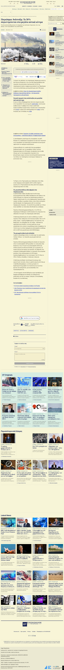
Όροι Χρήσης (23, 366)
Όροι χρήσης (23, 631)
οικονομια (30, 330)
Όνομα (15, 346)
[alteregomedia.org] (48, 668)
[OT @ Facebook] (29, 635)
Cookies (33, 631)
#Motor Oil (28, 9)
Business (30, 6)
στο (26, 324)
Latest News (6, 515)
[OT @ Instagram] (33, 635)
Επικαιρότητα (5, 16)
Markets (24, 6)
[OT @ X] (31, 635)
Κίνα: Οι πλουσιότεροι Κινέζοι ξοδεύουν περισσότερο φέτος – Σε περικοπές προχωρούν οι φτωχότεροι (27, 93)
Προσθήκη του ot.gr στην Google (30, 72)
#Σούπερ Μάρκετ (35, 9)
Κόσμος (9, 16)
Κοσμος (3, 29)
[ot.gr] (27, 3)
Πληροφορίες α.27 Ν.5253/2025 (43, 631)
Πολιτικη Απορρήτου (32, 366)
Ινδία (38, 109)
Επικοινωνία (16, 631)
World (40, 6)
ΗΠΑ (30, 111)
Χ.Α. (2, 12)
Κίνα (17, 109)
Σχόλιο (15, 351)
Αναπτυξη (16, 330)
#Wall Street (47, 9)
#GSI (24, 9)
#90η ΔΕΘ (19, 9)
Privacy (29, 631)
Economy (35, 6)
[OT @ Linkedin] (35, 635)
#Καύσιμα (14, 9)
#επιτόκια (41, 9)
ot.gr (1, 16)
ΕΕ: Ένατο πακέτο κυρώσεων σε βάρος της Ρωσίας (27, 285)
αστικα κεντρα (23, 330)
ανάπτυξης (35, 104)
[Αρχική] (25, 624)
